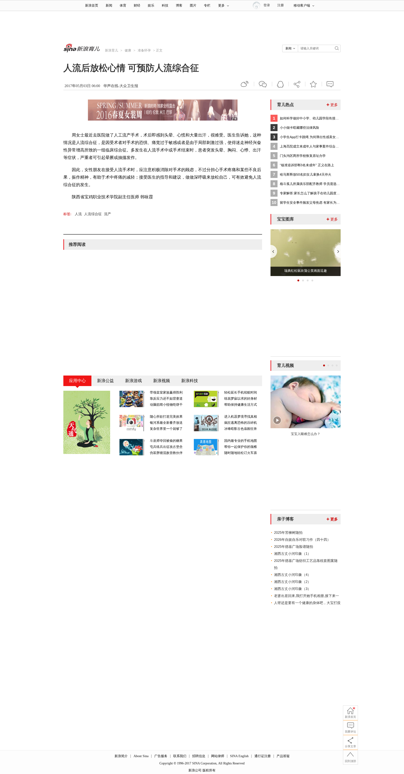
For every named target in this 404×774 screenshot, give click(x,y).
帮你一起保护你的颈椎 (240, 447)
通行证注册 (262, 756)
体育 (123, 5)
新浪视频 (161, 380)
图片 (193, 5)
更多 (221, 5)
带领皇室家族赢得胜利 (166, 392)
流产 (107, 214)
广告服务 (160, 756)
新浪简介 (121, 756)
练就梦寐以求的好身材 (240, 398)
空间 (280, 84)
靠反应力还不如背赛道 (166, 398)
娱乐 (151, 5)
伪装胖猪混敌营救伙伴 (166, 453)
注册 (280, 5)
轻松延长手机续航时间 (240, 392)
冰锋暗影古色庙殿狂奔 (240, 429)
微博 (245, 84)
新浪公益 (105, 380)
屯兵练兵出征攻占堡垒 (166, 447)
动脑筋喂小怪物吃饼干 (166, 404)
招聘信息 (198, 756)
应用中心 (77, 380)
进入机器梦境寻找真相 (240, 416)
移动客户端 (302, 5)
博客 (179, 5)
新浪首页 (91, 5)
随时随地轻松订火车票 (240, 453)
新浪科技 (189, 380)
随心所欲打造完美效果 (166, 416)
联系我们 (179, 756)
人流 (78, 214)
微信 (263, 84)
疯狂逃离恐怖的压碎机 (240, 422)
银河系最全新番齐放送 (166, 422)
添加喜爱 (313, 84)
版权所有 (209, 770)
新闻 (109, 5)
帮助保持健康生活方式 (240, 404)
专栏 (207, 5)
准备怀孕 (144, 50)
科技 (165, 5)
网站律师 (217, 756)
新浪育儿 (111, 50)
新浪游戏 (133, 380)
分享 (296, 84)
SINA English (239, 756)
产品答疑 (283, 756)
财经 (137, 5)
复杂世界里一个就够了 (166, 429)
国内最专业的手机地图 (240, 440)
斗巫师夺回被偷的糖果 (166, 440)
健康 (128, 50)
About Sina (140, 756)
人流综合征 (93, 214)
